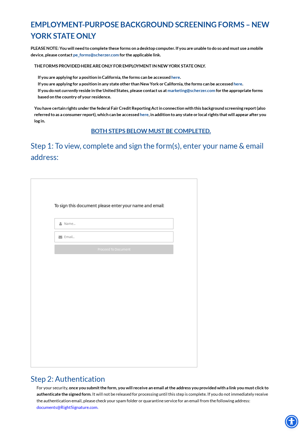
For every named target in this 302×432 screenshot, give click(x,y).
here (175, 77)
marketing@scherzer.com (191, 90)
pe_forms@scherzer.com (96, 54)
